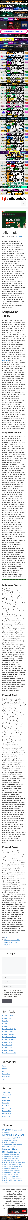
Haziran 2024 (6, 1113)
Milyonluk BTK (5, 1140)
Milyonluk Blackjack (6, 1138)
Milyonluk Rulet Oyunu (6, 1166)
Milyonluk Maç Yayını (15, 1160)
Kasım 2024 (6, 1100)
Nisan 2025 (5, 1097)
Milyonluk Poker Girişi (16, 1164)
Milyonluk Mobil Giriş (8, 1039)
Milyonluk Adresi (7, 1015)
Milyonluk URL (18, 1174)
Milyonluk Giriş (15, 940)
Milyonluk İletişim (7, 1180)
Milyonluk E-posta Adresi (17, 1144)
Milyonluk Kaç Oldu (8, 1050)
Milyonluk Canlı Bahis (13, 1140)
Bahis (4, 1066)
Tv (3, 1079)
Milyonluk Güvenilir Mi (9, 1053)
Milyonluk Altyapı (7, 1031)
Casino (4, 1068)
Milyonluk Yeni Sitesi (8, 1178)
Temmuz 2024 (6, 1111)
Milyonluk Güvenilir (15, 1156)
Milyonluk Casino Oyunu (7, 1144)
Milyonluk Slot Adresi (13, 1168)
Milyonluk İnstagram (8, 1034)
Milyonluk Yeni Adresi (6, 1176)
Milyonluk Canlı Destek (9, 1037)
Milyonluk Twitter (11, 1174)
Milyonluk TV (4, 1174)
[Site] (14, 52)
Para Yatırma (6, 1076)
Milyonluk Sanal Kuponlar (17, 1166)
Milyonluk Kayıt (7, 1047)
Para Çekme (6, 1074)
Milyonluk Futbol (8, 1146)
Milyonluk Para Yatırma (6, 1164)
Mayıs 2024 (6, 1116)
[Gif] (14, 84)
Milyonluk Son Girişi (16, 1170)
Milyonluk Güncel (5, 1154)
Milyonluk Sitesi (5, 1168)
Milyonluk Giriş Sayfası (11, 942)
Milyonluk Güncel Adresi (14, 1154)
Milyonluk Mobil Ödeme (20, 1162)
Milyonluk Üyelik (7, 1045)
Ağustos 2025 (6, 1095)
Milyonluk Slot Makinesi (7, 1170)
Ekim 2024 (5, 1103)
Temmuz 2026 (6, 1092)
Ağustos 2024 (6, 1108)
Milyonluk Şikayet (5, 1182)
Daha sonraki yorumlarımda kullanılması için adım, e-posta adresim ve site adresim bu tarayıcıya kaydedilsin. (13, 993)
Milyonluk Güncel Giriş (6, 1156)
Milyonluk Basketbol (13, 1135)
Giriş (5, 937)
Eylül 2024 (5, 1105)
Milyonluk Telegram (16, 1172)
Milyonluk (7, 940)
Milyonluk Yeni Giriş (15, 1176)
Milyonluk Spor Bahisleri (7, 1172)
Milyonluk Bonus (7, 1042)
